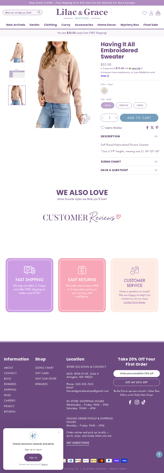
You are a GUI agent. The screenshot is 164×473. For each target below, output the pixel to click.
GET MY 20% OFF (136, 382)
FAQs (7, 395)
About (8, 367)
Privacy (9, 406)
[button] (159, 13)
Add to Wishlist (113, 128)
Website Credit (118, 469)
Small (107, 105)
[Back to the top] (159, 454)
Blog (7, 378)
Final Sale (151, 25)
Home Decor (107, 25)
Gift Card (42, 373)
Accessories (84, 25)
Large (140, 105)
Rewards (10, 384)
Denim (34, 25)
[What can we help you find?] (39, 12)
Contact (10, 373)
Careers (9, 400)
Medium (123, 105)
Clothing (50, 25)
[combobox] (22, 12)
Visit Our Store (46, 378)
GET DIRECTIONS (77, 443)
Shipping (10, 389)
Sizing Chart (44, 367)
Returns (10, 411)
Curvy (65, 25)
